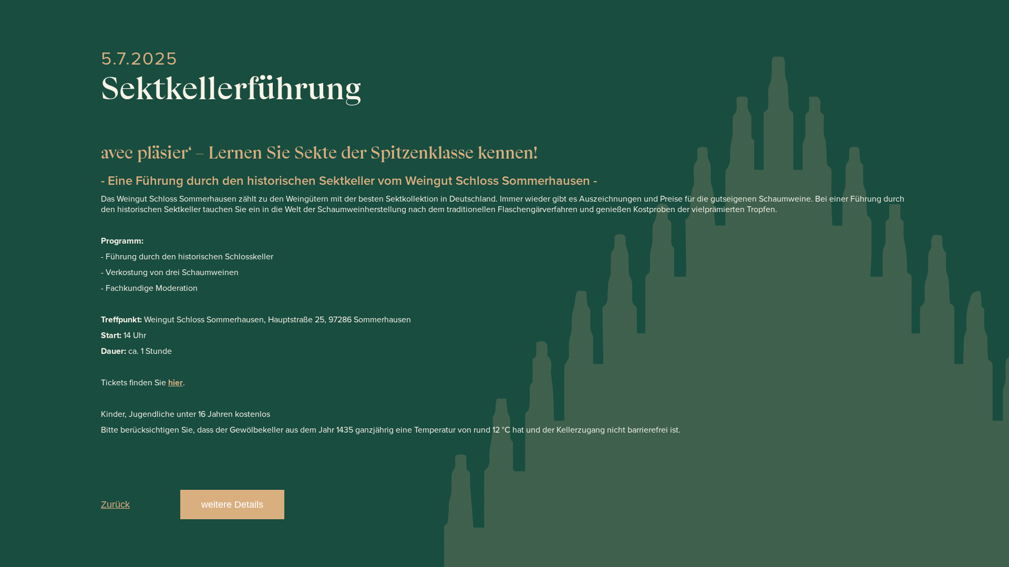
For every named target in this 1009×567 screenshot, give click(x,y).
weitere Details (232, 504)
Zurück (115, 504)
